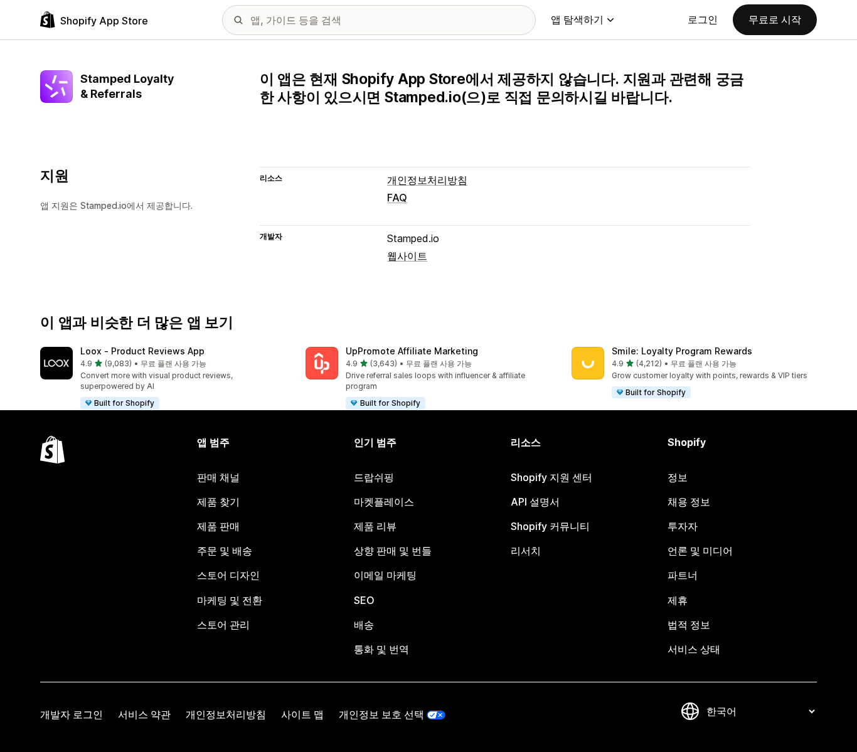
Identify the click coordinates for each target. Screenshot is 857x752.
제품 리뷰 (375, 526)
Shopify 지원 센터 (551, 477)
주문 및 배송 (224, 550)
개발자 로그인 (71, 714)
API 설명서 (535, 501)
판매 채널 (218, 477)
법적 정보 (689, 624)
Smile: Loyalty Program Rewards (682, 351)
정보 (678, 477)
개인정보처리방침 (427, 180)
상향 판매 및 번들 (393, 550)
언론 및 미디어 (700, 550)
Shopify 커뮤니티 (550, 526)
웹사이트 (407, 256)
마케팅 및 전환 (229, 600)
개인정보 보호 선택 (381, 714)
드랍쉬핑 (374, 477)
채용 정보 (689, 501)
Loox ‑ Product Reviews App (142, 351)
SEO (364, 600)
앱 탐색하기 (577, 19)
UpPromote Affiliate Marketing (412, 351)
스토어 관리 (223, 624)
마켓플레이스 (384, 501)
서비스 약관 (144, 714)
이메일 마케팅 (385, 575)
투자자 (683, 526)
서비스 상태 (694, 649)
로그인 (703, 19)
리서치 (526, 550)
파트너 (683, 575)
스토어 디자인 (228, 575)
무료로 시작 (774, 19)
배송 (364, 624)
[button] (162, 379)
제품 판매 (218, 526)
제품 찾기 (218, 501)
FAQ (397, 197)
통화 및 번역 (381, 649)
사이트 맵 (302, 714)
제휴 (678, 600)
